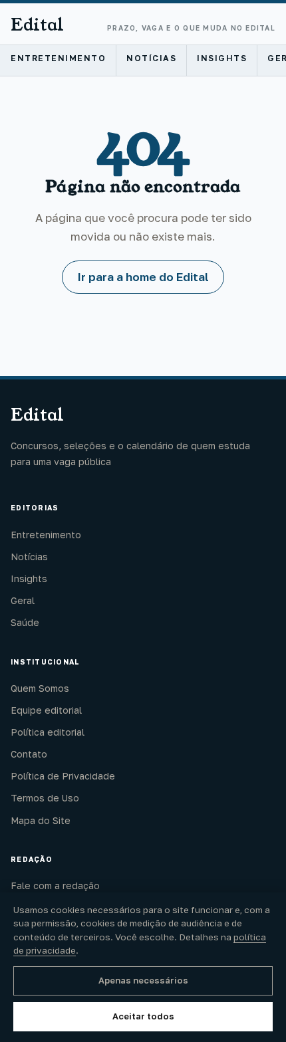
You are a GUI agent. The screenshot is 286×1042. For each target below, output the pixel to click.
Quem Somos (40, 688)
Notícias (151, 58)
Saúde (25, 622)
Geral (23, 600)
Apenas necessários (143, 980)
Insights (222, 58)
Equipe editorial (46, 710)
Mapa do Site (41, 820)
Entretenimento (58, 58)
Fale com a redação (55, 885)
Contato (29, 754)
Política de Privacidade (63, 776)
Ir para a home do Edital (143, 277)
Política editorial (47, 732)
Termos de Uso (45, 797)
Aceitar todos (143, 1016)
